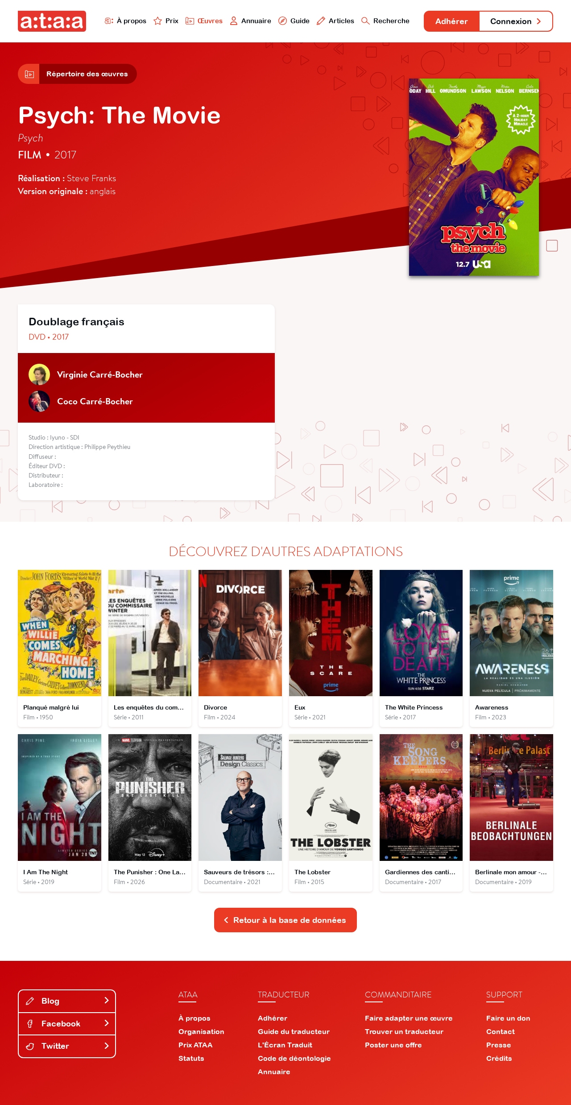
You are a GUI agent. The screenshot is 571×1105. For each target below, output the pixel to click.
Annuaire (256, 21)
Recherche (391, 21)
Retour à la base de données (289, 920)
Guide (300, 21)
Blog (49, 1000)
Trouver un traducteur (404, 1031)
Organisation (201, 1031)
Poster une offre (393, 1045)
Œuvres (210, 21)
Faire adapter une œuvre (409, 1018)
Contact (500, 1031)
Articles (341, 21)
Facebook (59, 1023)
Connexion (511, 21)
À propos (131, 21)
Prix (172, 21)
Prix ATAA (195, 1045)
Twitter (54, 1046)
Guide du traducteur (294, 1031)
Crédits (499, 1058)
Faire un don (508, 1018)
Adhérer (451, 21)
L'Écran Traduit (285, 1045)
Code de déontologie (294, 1058)
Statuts (191, 1058)
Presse (498, 1045)
